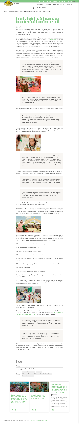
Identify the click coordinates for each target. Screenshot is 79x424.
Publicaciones (62, 1)
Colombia (38, 372)
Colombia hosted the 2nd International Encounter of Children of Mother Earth (37, 20)
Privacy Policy (44, 420)
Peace (49, 374)
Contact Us (41, 1)
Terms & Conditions (35, 420)
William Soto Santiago (27, 375)
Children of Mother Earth (17, 4)
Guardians (69, 4)
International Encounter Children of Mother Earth (34, 374)
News (50, 1)
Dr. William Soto (51, 39)
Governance (40, 4)
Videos (46, 1)
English (70, 1)
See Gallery (20, 27)
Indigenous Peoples (58, 4)
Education (48, 4)
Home (5, 11)
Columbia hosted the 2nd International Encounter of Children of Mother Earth (38, 396)
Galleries (55, 1)
